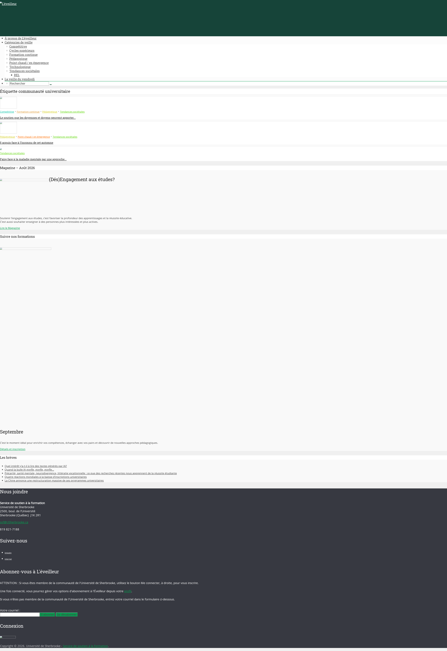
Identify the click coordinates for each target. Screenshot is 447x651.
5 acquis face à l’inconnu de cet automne (26, 142)
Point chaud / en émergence (29, 63)
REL (17, 75)
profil (127, 591)
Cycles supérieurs (21, 50)
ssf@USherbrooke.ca (14, 522)
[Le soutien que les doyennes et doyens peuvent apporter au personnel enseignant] (8, 107)
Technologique (20, 67)
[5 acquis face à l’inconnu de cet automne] (8, 132)
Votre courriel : (10, 610)
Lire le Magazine (10, 228)
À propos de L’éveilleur (21, 38)
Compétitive (18, 46)
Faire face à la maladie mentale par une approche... (33, 159)
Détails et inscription (12, 449)
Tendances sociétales (24, 71)
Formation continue (23, 55)
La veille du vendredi (20, 79)
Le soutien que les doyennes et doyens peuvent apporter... (38, 118)
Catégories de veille (18, 42)
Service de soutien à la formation (85, 646)
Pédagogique (18, 59)
